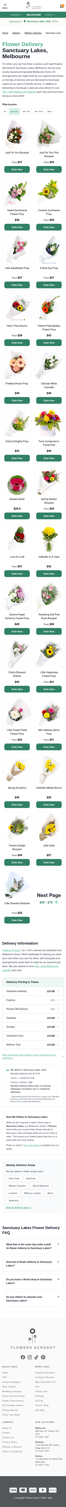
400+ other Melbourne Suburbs (19, 92)
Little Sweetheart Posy (17, 268)
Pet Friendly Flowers (13, 1405)
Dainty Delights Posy (17, 441)
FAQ (4, 1377)
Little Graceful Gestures (17, 903)
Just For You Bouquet (17, 152)
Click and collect (31, 1145)
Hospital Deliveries (45, 1373)
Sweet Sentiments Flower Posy (17, 212)
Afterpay (39, 1396)
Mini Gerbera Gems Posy (49, 731)
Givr (37, 1387)
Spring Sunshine (17, 787)
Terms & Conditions (12, 1451)
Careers (6, 1433)
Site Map (40, 1410)
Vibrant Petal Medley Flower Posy (49, 327)
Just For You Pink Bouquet (49, 154)
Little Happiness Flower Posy (49, 674)
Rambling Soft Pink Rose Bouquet (49, 616)
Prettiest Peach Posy (17, 383)
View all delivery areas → (19, 1207)
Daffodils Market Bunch (49, 787)
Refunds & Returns (12, 1447)
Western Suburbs (33, 32)
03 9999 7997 (42, 1437)
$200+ (50, 111)
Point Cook (14, 1178)
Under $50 (14, 111)
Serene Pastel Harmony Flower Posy (17, 616)
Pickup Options (10, 1410)
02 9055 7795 (42, 1465)
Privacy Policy (9, 1442)
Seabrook (30, 1178)
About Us (7, 1428)
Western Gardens (17, 1185)
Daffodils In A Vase (49, 556)
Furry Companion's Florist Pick (49, 443)
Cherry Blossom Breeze (17, 674)
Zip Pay (39, 1401)
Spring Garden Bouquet (49, 500)
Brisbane (15, 15)
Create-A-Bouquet (11, 1382)
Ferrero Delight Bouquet (17, 847)
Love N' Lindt (17, 556)
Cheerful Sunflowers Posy (49, 212)
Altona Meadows (41, 1185)
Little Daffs (49, 845)
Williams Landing (32, 1193)
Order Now (17, 169)
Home (5, 32)
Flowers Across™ (12, 950)
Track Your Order (11, 1415)
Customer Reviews (44, 1377)
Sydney (49, 15)
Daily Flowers (9, 1387)
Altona (50, 1193)
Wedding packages (12, 1391)
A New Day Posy (49, 268)
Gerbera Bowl (17, 499)
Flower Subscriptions (13, 1401)
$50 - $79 (26, 111)
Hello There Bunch (17, 325)
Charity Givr (41, 1391)
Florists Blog (42, 1405)
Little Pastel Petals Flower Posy (17, 731)
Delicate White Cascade (49, 385)
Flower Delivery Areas (13, 1396)
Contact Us (8, 1437)
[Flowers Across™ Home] (33, 5)
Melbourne (34, 14)
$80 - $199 (39, 111)
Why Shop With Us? (45, 1382)
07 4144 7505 (42, 1451)
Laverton (13, 1193)
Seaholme (14, 1200)
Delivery (16, 32)
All (5, 111)
